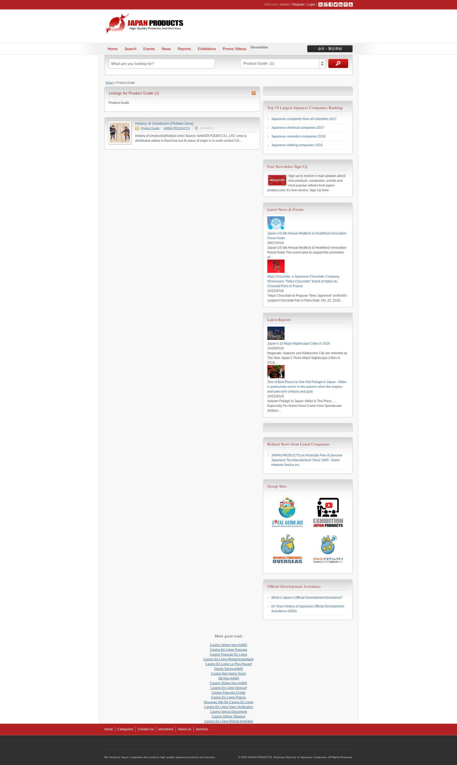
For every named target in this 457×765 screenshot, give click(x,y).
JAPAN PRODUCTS (176, 128)
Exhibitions (207, 49)
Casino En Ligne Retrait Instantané (228, 659)
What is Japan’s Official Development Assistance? (307, 597)
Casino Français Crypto (228, 693)
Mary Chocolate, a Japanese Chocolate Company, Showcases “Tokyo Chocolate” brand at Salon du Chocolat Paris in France (303, 281)
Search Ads (338, 63)
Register (299, 4)
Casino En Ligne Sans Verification (228, 707)
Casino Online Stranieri (228, 716)
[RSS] (320, 4)
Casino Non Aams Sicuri (228, 673)
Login (311, 4)
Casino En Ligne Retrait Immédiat (228, 721)
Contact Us (146, 729)
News (166, 49)
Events (149, 49)
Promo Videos (234, 49)
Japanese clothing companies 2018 (297, 145)
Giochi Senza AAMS (228, 669)
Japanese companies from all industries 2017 (304, 119)
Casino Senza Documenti (228, 712)
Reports (184, 49)
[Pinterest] (346, 4)
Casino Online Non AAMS (228, 645)
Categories (125, 729)
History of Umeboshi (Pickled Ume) (164, 123)
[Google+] (325, 4)
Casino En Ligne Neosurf (229, 688)
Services (202, 729)
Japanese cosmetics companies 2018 (298, 136)
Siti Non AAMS (228, 678)
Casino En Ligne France (228, 697)
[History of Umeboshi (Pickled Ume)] (119, 143)
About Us (184, 729)
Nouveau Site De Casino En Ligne (228, 702)
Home (113, 49)
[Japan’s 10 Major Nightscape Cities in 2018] (276, 339)
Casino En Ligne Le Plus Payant (228, 664)
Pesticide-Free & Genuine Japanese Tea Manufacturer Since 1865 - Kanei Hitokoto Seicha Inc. (306, 460)
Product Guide (150, 128)
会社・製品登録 (330, 49)
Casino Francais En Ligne (228, 654)
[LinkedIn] (341, 4)
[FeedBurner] (351, 4)
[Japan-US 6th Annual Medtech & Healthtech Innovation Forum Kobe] (276, 228)
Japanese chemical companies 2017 (297, 128)
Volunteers (165, 729)
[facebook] (330, 4)
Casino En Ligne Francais (228, 650)
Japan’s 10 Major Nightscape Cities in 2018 (298, 343)
